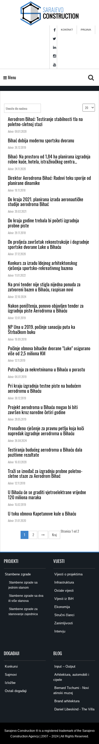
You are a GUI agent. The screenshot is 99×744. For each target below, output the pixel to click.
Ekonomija (61, 607)
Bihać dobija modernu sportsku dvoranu (41, 140)
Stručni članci (63, 615)
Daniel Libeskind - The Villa (73, 709)
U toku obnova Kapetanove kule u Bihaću (42, 513)
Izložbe (9, 683)
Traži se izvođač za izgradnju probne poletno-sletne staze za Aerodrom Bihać (45, 473)
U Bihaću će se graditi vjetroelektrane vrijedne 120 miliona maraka (47, 494)
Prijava (86, 29)
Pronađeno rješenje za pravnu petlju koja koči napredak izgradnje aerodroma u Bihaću (46, 431)
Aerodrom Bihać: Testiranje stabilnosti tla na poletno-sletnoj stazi (45, 121)
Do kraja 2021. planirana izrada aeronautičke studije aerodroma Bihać (45, 202)
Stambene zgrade (17, 574)
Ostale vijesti (63, 590)
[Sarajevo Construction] (49, 12)
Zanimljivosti (63, 623)
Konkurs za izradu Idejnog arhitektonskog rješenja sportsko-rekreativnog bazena (42, 265)
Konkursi (11, 666)
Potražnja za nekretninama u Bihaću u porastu (46, 369)
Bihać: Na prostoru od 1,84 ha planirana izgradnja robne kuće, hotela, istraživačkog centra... (49, 159)
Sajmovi (10, 675)
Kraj (54, 534)
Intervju (59, 631)
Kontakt (67, 29)
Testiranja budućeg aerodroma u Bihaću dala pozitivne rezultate (45, 452)
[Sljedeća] (43, 535)
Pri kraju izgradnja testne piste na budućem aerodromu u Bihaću (44, 388)
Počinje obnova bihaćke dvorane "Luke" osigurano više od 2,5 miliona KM (49, 351)
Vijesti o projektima (67, 574)
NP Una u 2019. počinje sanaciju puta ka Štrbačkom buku (41, 329)
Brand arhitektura (66, 701)
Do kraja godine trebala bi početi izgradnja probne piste (43, 223)
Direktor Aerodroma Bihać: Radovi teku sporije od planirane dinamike (49, 180)
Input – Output (64, 666)
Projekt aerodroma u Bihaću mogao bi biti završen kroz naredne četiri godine (43, 409)
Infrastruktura (63, 582)
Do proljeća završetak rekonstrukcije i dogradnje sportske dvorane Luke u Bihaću (48, 244)
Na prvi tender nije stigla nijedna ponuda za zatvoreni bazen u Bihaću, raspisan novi (44, 287)
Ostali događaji (15, 691)
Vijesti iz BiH (63, 599)
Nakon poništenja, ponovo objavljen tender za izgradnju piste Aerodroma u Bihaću (46, 308)
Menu (11, 77)
